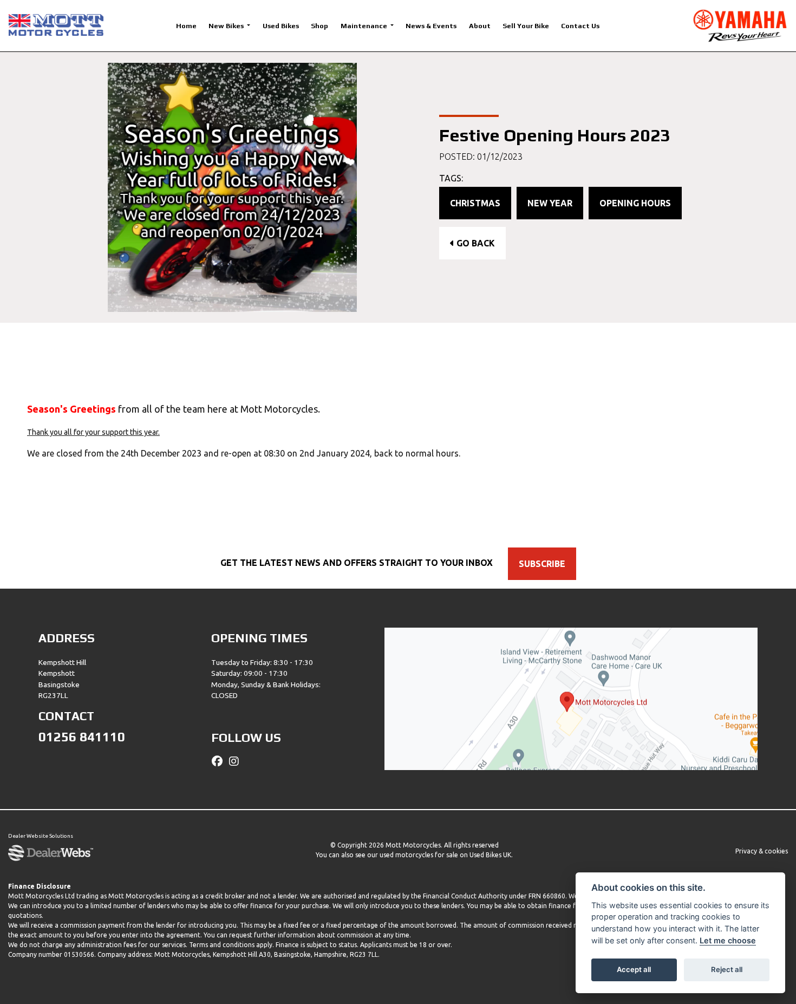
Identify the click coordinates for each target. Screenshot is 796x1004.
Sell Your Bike (526, 26)
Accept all (634, 969)
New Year (549, 203)
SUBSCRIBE (542, 564)
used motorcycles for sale (419, 854)
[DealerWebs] (50, 853)
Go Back (474, 243)
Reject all (726, 969)
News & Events (431, 26)
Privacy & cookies (761, 851)
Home (186, 26)
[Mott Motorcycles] (56, 25)
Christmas (475, 203)
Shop (319, 26)
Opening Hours (635, 203)
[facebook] (220, 761)
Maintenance (365, 26)
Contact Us (580, 26)
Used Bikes (281, 26)
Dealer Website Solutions (40, 836)
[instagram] (237, 761)
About (480, 26)
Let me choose (728, 940)
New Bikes (226, 26)
